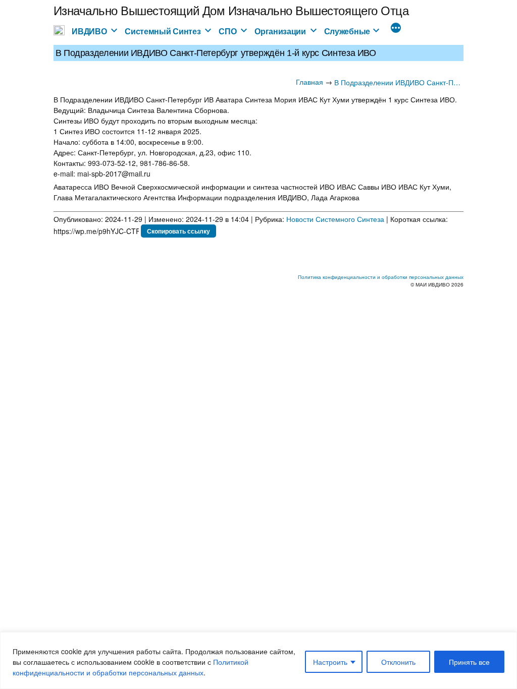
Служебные (347, 31)
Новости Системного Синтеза (335, 219)
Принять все (469, 662)
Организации (280, 31)
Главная (309, 82)
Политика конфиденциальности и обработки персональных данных (380, 276)
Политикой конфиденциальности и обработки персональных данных (130, 667)
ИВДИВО (89, 31)
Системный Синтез (162, 31)
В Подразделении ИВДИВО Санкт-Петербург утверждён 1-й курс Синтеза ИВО (398, 82)
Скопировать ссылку (178, 231)
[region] (258, 660)
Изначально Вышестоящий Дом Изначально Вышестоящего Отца (231, 10)
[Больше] (396, 29)
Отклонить (398, 662)
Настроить (330, 662)
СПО (227, 31)
